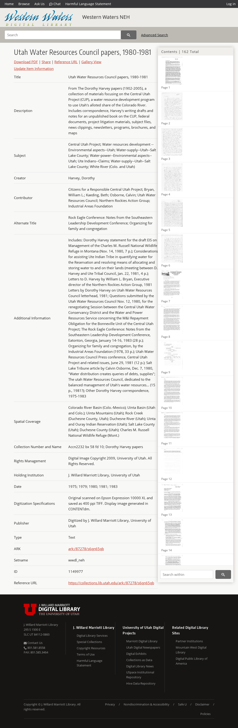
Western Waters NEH (106, 17)
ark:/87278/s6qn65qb (86, 548)
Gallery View (91, 61)
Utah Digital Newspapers (143, 647)
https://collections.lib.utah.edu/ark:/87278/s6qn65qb (111, 582)
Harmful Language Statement (88, 4)
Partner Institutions (189, 641)
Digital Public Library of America (191, 661)
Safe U (182, 704)
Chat (57, 4)
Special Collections (89, 642)
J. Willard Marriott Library (41, 625)
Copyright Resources (91, 648)
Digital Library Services (92, 635)
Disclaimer (202, 704)
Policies (205, 714)
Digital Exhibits (136, 654)
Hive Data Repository (140, 683)
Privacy (110, 704)
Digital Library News (140, 666)
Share (46, 61)
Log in (231, 4)
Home (9, 4)
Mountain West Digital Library (191, 649)
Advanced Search (154, 35)
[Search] (128, 34)
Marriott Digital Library (142, 641)
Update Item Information (34, 68)
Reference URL (66, 61)
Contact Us (35, 643)
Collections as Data (139, 660)
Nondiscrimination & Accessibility (146, 704)
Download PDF (26, 61)
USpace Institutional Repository (140, 674)
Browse (24, 4)
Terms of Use (86, 654)
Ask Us (39, 4)
